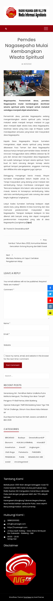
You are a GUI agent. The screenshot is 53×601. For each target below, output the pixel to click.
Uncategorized (21, 461)
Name (7, 323)
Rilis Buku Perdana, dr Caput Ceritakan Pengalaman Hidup (22, 258)
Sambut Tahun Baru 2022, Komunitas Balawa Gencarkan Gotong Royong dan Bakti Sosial (27, 243)
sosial (7, 461)
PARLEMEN (36, 452)
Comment (9, 289)
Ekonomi (9, 442)
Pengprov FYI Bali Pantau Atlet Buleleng (20, 400)
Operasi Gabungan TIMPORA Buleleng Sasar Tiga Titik (26, 405)
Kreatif (22, 447)
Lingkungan (34, 447)
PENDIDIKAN (10, 457)
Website (7, 345)
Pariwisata (23, 452)
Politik (21, 457)
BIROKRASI (9, 437)
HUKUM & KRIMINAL (25, 442)
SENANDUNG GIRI (35, 457)
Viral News (27, 597)
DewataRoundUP (22, 229)
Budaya (21, 437)
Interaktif (41, 442)
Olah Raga (10, 452)
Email (7, 334)
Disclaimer (11, 545)
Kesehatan (10, 447)
